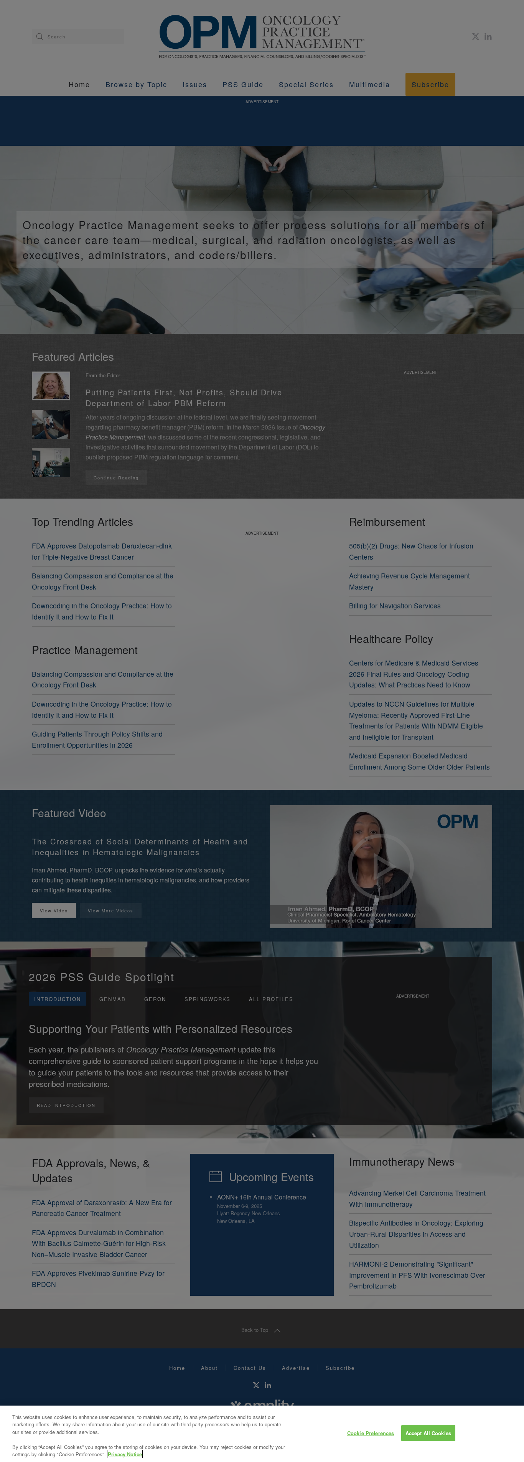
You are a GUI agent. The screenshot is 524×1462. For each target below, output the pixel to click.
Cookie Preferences (370, 1433)
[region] (262, 1434)
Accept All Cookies (428, 1433)
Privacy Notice (125, 1454)
